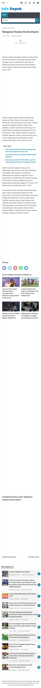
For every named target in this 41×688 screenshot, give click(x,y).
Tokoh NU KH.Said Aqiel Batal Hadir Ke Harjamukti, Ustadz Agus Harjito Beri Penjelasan (22, 656)
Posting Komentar (16, 36)
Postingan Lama (34, 557)
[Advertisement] (20, 93)
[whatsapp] (21, 268)
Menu (4, 15)
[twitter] (10, 268)
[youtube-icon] (38, 3)
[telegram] (26, 268)
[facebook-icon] (22, 3)
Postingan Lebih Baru (9, 557)
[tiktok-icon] (30, 3)
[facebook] (4, 268)
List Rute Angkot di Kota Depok (19, 572)
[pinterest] (15, 268)
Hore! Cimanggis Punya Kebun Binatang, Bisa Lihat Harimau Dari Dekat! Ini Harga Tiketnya (22, 626)
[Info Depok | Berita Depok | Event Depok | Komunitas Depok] (11, 9)
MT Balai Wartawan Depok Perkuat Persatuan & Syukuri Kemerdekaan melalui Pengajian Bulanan (23, 614)
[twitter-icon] (34, 3)
